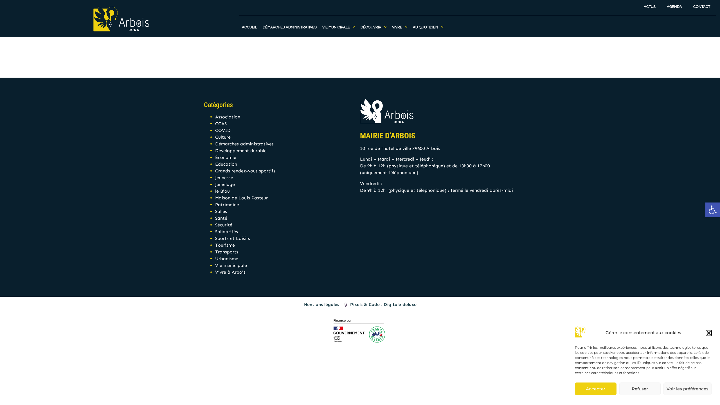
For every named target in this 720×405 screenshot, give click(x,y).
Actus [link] (650, 7)
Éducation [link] (226, 164)
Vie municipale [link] (231, 265)
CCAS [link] (221, 123)
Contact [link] (701, 7)
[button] (709, 333)
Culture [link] (223, 137)
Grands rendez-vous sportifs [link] (245, 171)
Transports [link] (226, 252)
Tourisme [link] (225, 245)
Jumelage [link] (225, 184)
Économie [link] (225, 157)
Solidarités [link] (226, 231)
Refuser (640, 389)
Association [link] (227, 117)
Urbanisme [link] (226, 258)
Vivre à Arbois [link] (230, 272)
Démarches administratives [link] (244, 144)
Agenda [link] (674, 7)
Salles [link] (221, 211)
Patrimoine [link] (227, 204)
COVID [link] (223, 130)
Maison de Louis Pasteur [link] (241, 198)
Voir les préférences (687, 389)
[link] (712, 209)
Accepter (595, 389)
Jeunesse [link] (224, 177)
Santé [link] (221, 218)
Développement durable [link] (241, 150)
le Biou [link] (222, 191)
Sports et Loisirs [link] (232, 238)
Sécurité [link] (223, 225)
